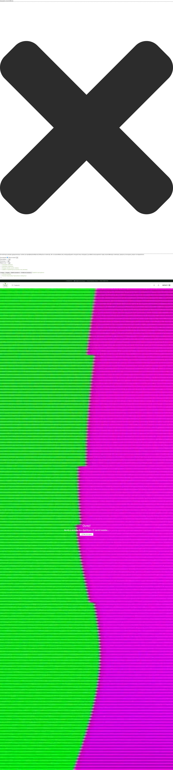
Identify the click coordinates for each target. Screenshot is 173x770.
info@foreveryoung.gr (80, 280)
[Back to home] (5, 285)
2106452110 (69, 280)
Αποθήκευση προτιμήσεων (26, 272)
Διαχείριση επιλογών (7, 264)
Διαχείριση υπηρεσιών (7, 266)
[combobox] (81, 285)
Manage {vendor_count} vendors (10, 268)
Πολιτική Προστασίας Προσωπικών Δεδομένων (14, 275)
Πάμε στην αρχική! (87, 534)
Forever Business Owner (92, 280)
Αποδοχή (2, 272)
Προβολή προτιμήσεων (15, 272)
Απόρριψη (7, 272)
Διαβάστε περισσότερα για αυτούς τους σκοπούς (14, 269)
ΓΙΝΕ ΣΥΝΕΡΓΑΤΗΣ (104, 280)
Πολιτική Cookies (6, 274)
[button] (86, 128)
